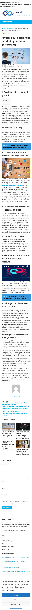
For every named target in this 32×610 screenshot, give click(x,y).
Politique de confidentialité (16, 608)
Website (5, 494)
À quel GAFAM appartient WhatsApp (10, 567)
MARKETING (10, 28)
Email (5, 488)
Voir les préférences (16, 604)
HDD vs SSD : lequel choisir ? (11, 411)
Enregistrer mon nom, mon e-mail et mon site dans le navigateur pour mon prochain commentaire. (14, 502)
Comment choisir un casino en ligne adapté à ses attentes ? (16, 571)
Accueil (4, 28)
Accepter (16, 595)
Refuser (16, 599)
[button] (29, 577)
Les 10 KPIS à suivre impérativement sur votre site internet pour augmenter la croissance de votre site (15, 408)
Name (5, 481)
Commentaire (5, 464)
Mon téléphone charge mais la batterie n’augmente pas (15, 557)
